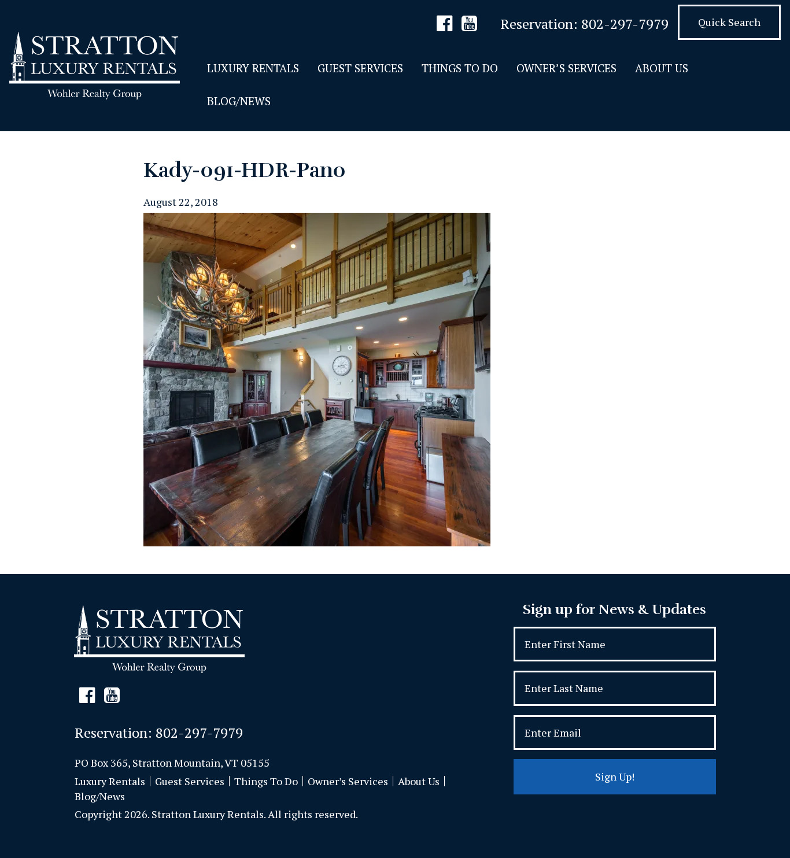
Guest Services (360, 68)
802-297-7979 (625, 23)
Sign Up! (614, 776)
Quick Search (729, 22)
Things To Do (460, 68)
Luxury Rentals (253, 68)
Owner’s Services (566, 68)
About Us (661, 68)
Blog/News (239, 101)
